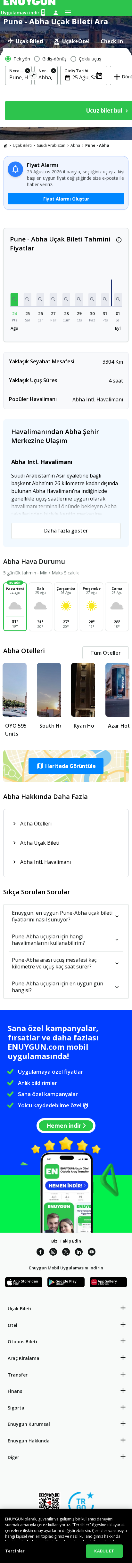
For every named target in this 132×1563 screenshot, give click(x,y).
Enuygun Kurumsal (29, 1424)
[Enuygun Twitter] (66, 1253)
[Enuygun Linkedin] (79, 1253)
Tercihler (15, 1551)
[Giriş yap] (55, 12)
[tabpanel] (66, 87)
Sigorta (16, 1408)
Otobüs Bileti (22, 1341)
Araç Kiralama (23, 1358)
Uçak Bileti (22, 145)
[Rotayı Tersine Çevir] (33, 76)
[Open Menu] (68, 12)
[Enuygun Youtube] (91, 1253)
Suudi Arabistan (51, 145)
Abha (75, 145)
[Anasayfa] (5, 145)
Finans (15, 1391)
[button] (14, 299)
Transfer (18, 1375)
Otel (12, 1325)
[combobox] (18, 77)
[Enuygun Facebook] (40, 1253)
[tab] (25, 41)
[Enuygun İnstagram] (53, 1253)
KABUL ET (104, 1551)
